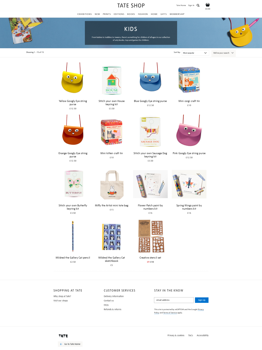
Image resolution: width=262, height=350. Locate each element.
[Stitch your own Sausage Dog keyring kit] (150, 132)
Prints (107, 14)
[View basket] (208, 5)
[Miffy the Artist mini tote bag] (111, 184)
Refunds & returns (112, 309)
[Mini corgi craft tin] (189, 80)
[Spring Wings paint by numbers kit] (189, 184)
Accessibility (203, 335)
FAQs (106, 305)
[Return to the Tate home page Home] (131, 5)
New (97, 14)
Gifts (164, 14)
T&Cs (190, 335)
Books (131, 14)
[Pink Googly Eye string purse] (189, 132)
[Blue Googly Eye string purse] (150, 80)
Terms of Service (170, 312)
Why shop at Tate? (62, 296)
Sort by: (177, 52)
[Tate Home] (75, 336)
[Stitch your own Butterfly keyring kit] (73, 184)
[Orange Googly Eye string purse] (73, 132)
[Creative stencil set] (150, 237)
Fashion (143, 14)
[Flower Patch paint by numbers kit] (150, 184)
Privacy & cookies (176, 335)
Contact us (109, 300)
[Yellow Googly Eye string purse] (73, 80)
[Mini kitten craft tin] (111, 132)
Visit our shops (60, 300)
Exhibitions (85, 14)
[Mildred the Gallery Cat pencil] (73, 237)
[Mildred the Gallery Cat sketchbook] (111, 237)
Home (154, 14)
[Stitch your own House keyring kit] (111, 80)
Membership (177, 14)
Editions (119, 14)
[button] (198, 5)
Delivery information (114, 296)
